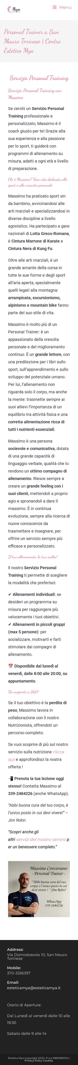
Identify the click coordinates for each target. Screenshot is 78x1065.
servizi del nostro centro (41, 839)
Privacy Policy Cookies (39, 1060)
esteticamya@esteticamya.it (34, 988)
